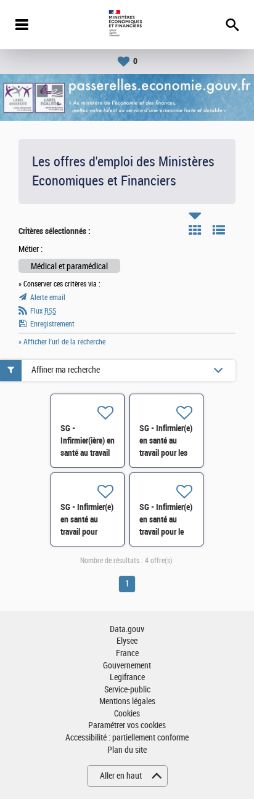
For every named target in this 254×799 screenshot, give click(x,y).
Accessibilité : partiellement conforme (127, 737)
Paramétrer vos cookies (127, 725)
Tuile (194, 229)
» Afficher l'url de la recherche (61, 342)
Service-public (127, 689)
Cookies (127, 713)
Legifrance (127, 677)
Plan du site (127, 750)
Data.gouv (127, 629)
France (127, 653)
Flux (43, 311)
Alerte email (47, 297)
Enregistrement (52, 324)
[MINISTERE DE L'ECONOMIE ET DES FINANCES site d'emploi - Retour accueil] (126, 24)
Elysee (127, 641)
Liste (218, 229)
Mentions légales (127, 701)
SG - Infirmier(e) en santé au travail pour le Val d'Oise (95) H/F (165, 531)
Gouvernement (127, 665)
